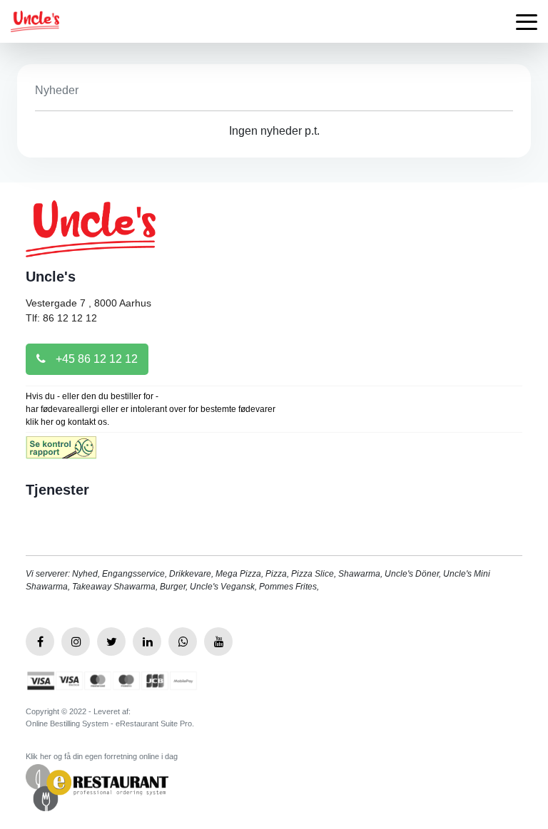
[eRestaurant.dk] (97, 787)
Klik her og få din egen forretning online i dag (102, 756)
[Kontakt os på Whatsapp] (182, 641)
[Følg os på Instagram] (75, 641)
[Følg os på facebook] (40, 641)
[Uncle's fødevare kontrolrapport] (61, 452)
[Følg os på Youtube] (218, 641)
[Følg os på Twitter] (111, 641)
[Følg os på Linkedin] (147, 641)
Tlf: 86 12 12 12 (61, 318)
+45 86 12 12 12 (95, 359)
